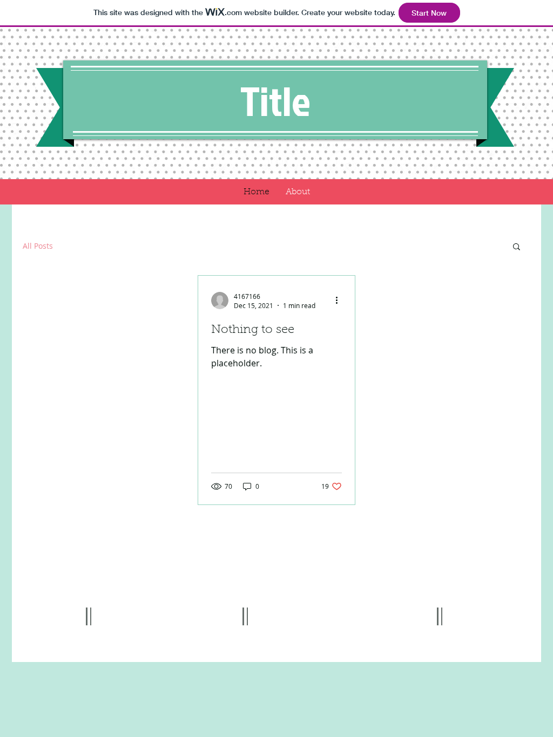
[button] (516, 247)
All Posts (38, 246)
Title (275, 100)
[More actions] (340, 300)
